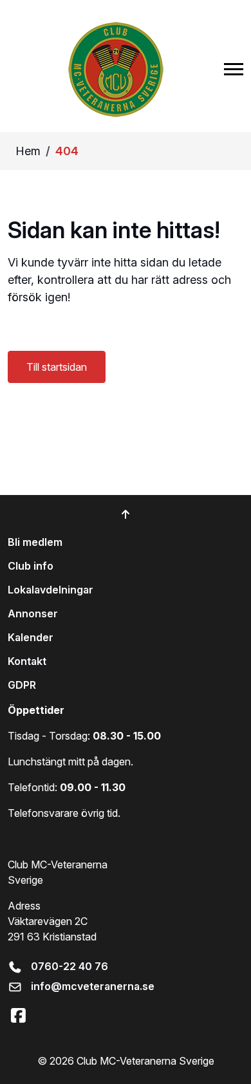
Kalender (30, 637)
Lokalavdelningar (50, 589)
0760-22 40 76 (69, 966)
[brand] (116, 69)
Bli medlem (35, 542)
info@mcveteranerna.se (92, 986)
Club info (30, 565)
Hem (28, 151)
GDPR (22, 684)
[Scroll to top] (125, 514)
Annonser (33, 613)
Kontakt (27, 661)
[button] (233, 69)
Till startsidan (56, 366)
